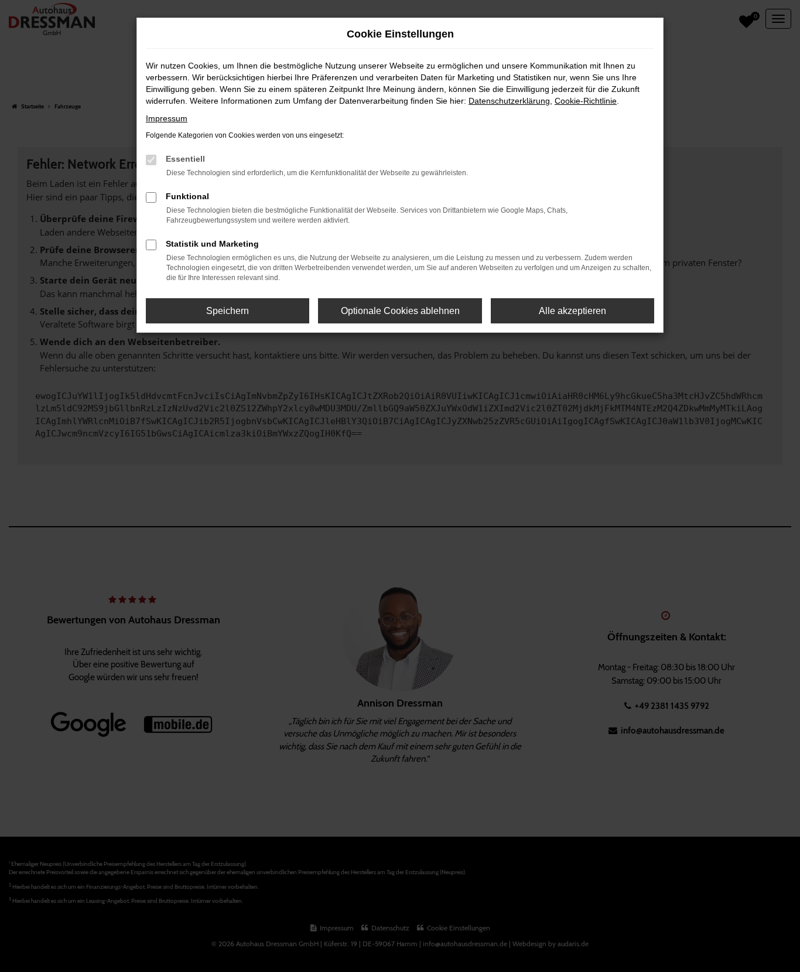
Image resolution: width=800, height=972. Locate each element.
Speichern (227, 311)
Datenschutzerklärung (509, 100)
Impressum (166, 118)
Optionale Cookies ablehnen (400, 311)
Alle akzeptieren (572, 311)
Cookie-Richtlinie (586, 100)
